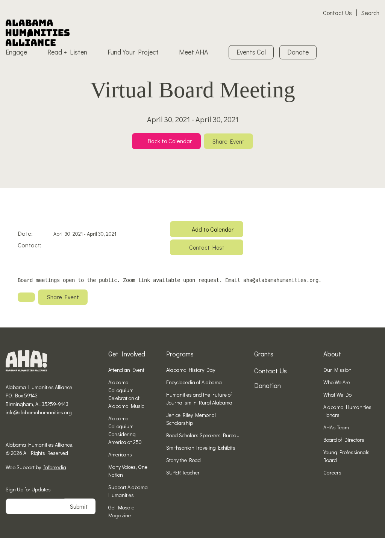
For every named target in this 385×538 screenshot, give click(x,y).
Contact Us (337, 12)
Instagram (20, 430)
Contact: (29, 245)
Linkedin (32, 430)
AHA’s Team (336, 427)
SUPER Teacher (183, 472)
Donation (267, 385)
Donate (298, 51)
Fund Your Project (133, 51)
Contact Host (206, 247)
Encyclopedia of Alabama (194, 382)
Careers (332, 472)
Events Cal (251, 51)
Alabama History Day (190, 369)
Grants (263, 353)
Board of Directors (343, 439)
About (332, 353)
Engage (16, 51)
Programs (180, 353)
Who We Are (336, 382)
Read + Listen (67, 51)
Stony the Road (183, 460)
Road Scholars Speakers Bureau (202, 435)
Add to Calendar (212, 229)
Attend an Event (126, 369)
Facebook (9, 430)
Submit (79, 506)
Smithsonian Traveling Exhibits (200, 447)
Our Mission (337, 369)
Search (370, 12)
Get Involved (126, 353)
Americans (120, 454)
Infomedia (54, 467)
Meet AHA (193, 51)
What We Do (337, 394)
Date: (25, 233)
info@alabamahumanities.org (39, 412)
